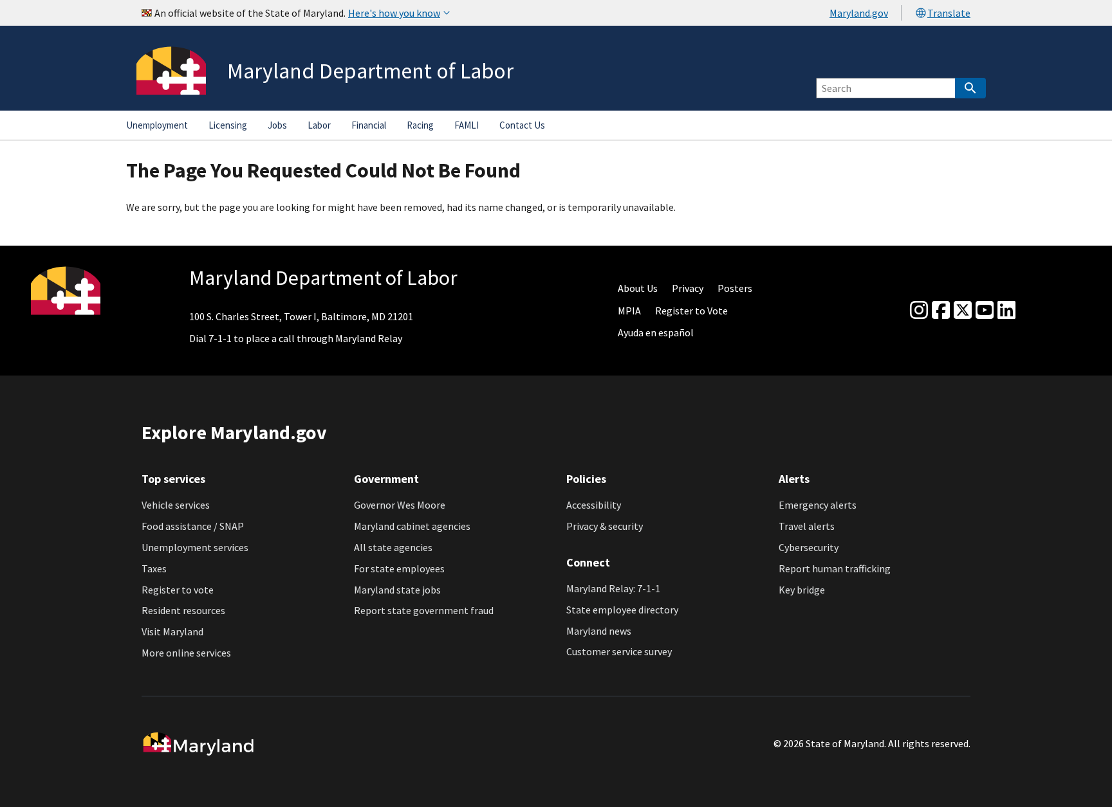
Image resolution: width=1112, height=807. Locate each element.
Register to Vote (691, 310)
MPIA (629, 310)
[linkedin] (1006, 310)
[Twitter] (963, 310)
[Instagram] (919, 310)
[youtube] (985, 310)
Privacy (687, 288)
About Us (638, 288)
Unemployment (157, 125)
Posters (735, 288)
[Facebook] (941, 310)
